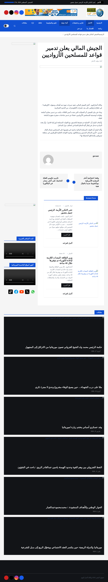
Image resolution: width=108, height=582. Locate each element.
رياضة (100, 28)
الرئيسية (99, 23)
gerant (96, 156)
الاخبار (90, 23)
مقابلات (24, 23)
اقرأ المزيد (66, 235)
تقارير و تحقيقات (77, 23)
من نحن (79, 28)
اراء (32, 23)
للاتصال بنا (90, 28)
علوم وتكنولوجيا (51, 23)
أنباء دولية (64, 23)
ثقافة (40, 23)
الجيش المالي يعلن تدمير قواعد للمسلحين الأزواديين (81, 34)
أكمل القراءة (67, 243)
